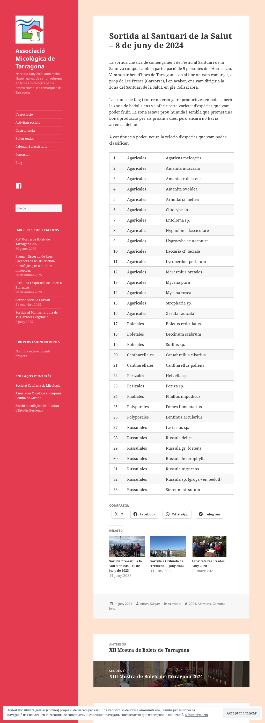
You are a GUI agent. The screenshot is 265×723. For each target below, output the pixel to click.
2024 (192, 603)
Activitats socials (28, 122)
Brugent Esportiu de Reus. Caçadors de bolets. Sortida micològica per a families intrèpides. (35, 263)
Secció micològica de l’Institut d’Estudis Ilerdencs (37, 408)
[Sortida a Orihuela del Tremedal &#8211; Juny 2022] (168, 546)
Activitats (174, 603)
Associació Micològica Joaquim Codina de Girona (38, 395)
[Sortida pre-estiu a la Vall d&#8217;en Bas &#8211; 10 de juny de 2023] (127, 546)
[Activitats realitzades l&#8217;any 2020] (209, 546)
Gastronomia (25, 130)
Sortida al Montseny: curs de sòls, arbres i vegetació (36, 314)
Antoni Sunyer (150, 603)
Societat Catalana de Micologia (38, 385)
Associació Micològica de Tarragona (35, 58)
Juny (112, 608)
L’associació (24, 114)
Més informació (196, 715)
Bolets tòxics (25, 138)
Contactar (23, 154)
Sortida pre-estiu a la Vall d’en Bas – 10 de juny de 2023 (125, 566)
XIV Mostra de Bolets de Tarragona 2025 (33, 241)
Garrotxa (218, 603)
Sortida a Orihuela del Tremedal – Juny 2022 (167, 563)
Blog (19, 162)
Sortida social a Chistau (33, 300)
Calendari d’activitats (31, 146)
